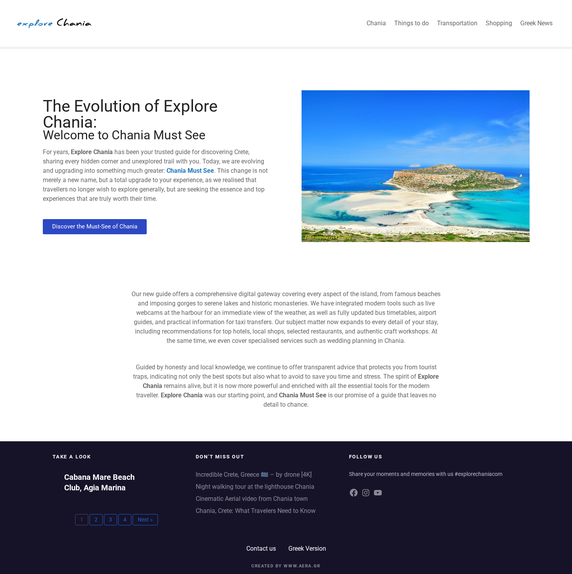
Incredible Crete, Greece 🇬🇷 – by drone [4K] (254, 474)
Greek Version (307, 548)
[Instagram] (365, 495)
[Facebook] (353, 495)
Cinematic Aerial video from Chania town (252, 498)
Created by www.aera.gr (286, 566)
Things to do (411, 23)
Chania (376, 23)
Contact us (261, 548)
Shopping (499, 23)
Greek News (536, 23)
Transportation (457, 23)
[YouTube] (378, 495)
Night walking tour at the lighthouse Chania (256, 486)
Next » (145, 519)
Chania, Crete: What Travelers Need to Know (256, 510)
